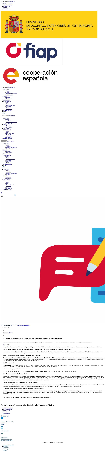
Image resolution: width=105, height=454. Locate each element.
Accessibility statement (8, 445)
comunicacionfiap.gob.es (6, 440)
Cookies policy (6, 449)
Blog (7, 103)
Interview (10, 332)
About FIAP (6, 89)
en (1, 192)
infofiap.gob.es (4, 437)
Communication (7, 101)
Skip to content (11, 1)
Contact (5, 7)
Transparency (6, 100)
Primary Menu (4, 1)
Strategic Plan (9, 95)
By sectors (8, 97)
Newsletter (8, 107)
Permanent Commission (11, 93)
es (1, 193)
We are (7, 91)
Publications (9, 109)
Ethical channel (6, 9)
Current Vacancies (7, 5)
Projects (5, 96)
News (7, 102)
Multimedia (8, 106)
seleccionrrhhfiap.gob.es (6, 439)
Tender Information (7, 3)
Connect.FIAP (6, 6)
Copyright (5, 446)
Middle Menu (3, 141)
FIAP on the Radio (10, 105)
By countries (9, 98)
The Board (8, 92)
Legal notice (6, 447)
